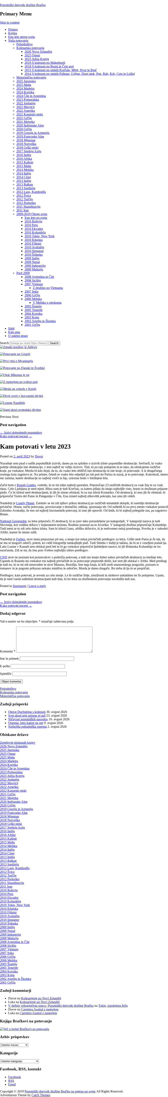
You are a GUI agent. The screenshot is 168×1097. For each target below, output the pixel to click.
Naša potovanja (18, 40)
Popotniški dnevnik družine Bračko (23, 5)
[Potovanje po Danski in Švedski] (22, 368)
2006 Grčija (32, 295)
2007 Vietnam (34, 284)
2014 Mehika (25, 169)
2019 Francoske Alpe (30, 136)
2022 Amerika (25, 110)
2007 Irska (31, 291)
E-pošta (5, 666)
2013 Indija (23, 180)
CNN (3, 557)
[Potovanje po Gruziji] (15, 354)
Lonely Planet (25, 503)
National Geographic (13, 521)
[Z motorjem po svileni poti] (18, 382)
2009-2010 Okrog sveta (31, 214)
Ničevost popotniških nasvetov (28, 719)
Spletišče (5, 673)
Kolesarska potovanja (30, 48)
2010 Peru (31, 225)
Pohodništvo (24, 44)
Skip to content (9, 22)
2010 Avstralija (34, 247)
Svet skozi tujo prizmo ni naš (26, 715)
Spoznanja (19, 586)
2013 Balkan (24, 184)
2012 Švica (23, 195)
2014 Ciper (23, 177)
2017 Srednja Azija (28, 151)
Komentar (7, 651)
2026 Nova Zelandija (38, 51)
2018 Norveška (26, 144)
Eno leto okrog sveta (21, 37)
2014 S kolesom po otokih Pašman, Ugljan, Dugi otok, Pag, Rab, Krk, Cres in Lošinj (80, 73)
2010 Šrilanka (34, 254)
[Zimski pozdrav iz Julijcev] (18, 347)
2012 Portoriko (26, 203)
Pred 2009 (23, 273)
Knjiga (12, 33)
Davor (39, 456)
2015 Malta (23, 166)
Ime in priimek (9, 658)
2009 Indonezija (35, 265)
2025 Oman (32, 55)
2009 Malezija (34, 269)
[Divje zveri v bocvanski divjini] (21, 396)
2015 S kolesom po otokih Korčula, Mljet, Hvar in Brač (61, 70)
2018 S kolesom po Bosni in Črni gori (49, 66)
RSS (11, 1080)
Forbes (20, 539)
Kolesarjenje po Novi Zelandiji (41, 998)
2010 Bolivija (33, 221)
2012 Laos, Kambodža (31, 192)
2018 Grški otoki (27, 147)
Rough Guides (26, 485)
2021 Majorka (25, 121)
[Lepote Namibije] (12, 403)
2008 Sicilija (33, 280)
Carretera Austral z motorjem (39, 1009)
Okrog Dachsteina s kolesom (26, 712)
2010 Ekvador (34, 228)
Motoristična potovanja (31, 77)
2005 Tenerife (34, 310)
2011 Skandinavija (28, 206)
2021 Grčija (24, 118)
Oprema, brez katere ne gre (25, 723)
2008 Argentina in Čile (39, 276)
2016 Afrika (24, 158)
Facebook (14, 1077)
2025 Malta (23, 85)
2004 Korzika (33, 313)
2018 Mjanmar (25, 140)
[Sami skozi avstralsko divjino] (20, 410)
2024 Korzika (25, 92)
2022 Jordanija (25, 103)
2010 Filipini (33, 243)
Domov (13, 29)
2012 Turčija (24, 199)
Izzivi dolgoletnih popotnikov (21, 432)
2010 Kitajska (34, 240)
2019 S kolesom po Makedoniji (45, 62)
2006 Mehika (33, 299)
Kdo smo (14, 332)
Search (4, 343)
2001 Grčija (32, 324)
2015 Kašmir (24, 162)
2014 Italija (23, 173)
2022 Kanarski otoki (29, 114)
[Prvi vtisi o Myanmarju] (16, 361)
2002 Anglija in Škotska (40, 321)
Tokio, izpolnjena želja (113, 1005)
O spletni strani (18, 336)
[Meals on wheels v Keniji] (18, 389)
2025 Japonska (26, 81)
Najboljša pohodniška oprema (27, 726)
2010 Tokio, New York (39, 236)
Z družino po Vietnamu (48, 288)
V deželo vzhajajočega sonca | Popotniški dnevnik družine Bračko (51, 1005)
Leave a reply (37, 586)
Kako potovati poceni (16, 436)
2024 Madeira (25, 88)
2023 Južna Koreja (37, 59)
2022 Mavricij (25, 107)
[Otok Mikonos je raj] (14, 375)
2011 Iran (22, 210)
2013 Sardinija (25, 188)
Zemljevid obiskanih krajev (17, 742)
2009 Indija (32, 258)
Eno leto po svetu (36, 217)
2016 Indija (23, 155)
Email (12, 1084)
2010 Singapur (34, 251)
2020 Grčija (24, 129)
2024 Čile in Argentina (31, 96)
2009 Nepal (32, 262)
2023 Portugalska (27, 99)
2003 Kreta (32, 317)
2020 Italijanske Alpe (30, 125)
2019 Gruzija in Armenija (32, 133)
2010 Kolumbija (35, 232)
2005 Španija (33, 306)
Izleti (11, 328)
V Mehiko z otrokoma (47, 302)
